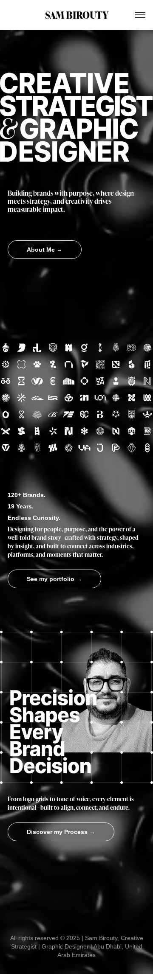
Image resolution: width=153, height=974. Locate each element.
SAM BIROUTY (76, 15)
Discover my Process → (61, 831)
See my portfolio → (54, 578)
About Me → (44, 249)
